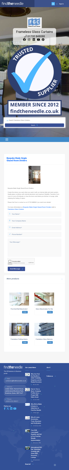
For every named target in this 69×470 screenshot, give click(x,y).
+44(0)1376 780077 (12, 401)
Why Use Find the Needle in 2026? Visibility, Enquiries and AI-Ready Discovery (36, 378)
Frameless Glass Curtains (34, 32)
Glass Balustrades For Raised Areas (47, 309)
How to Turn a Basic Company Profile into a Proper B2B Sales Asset (36, 393)
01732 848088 (36, 36)
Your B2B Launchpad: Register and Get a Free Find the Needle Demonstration (36, 435)
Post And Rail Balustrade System (21, 309)
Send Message (15, 269)
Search (33, 125)
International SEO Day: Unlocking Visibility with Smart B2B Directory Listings (36, 452)
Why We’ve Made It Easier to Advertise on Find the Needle (36, 407)
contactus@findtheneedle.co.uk (16, 381)
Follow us (50, 376)
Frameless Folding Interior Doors (22, 339)
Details (25, 312)
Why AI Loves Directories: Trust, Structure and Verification (36, 420)
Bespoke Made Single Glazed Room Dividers (37, 207)
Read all (28, 464)
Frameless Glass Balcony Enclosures (48, 339)
